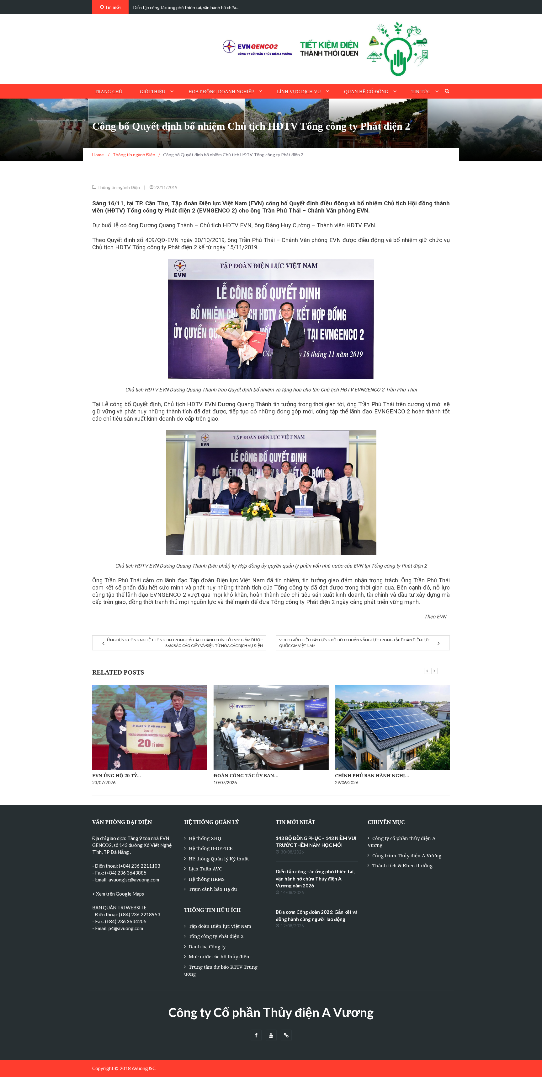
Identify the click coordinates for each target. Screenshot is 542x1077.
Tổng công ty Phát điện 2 (216, 936)
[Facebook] (256, 1035)
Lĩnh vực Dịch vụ (299, 91)
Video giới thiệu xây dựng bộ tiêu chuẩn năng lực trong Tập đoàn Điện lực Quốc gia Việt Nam (354, 643)
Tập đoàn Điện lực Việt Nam (220, 926)
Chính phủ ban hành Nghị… (372, 775)
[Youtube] (271, 1035)
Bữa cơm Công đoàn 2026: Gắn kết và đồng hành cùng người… (193, 7)
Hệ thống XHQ (205, 838)
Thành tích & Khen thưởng (402, 865)
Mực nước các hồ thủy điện (219, 956)
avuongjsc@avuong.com (134, 879)
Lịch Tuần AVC (205, 868)
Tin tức (421, 91)
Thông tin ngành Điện (118, 187)
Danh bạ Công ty (207, 946)
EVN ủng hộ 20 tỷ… (116, 775)
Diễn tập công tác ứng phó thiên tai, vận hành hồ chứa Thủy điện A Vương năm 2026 (315, 878)
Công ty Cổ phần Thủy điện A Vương (271, 1012)
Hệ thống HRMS (207, 879)
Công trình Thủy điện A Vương (406, 855)
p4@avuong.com (126, 928)
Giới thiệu (152, 91)
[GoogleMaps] (286, 1035)
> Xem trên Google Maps (118, 894)
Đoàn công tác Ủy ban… (246, 775)
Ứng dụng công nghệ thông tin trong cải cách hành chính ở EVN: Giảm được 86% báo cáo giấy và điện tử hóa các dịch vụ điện (185, 643)
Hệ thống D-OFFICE (210, 848)
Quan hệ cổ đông (366, 91)
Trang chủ (108, 91)
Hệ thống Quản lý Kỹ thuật (219, 858)
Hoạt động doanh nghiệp (221, 91)
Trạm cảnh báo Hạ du (213, 889)
